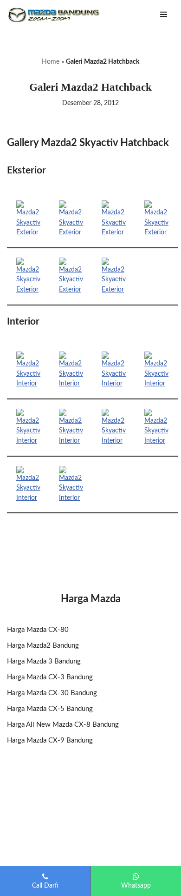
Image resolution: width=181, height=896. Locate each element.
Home (50, 62)
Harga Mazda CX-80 (38, 629)
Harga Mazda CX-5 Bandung (50, 708)
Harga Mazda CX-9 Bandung (50, 740)
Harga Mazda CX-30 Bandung (52, 693)
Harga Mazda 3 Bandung (44, 661)
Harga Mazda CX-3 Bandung (50, 677)
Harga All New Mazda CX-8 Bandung (63, 724)
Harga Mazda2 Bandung (43, 645)
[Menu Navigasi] (163, 14)
